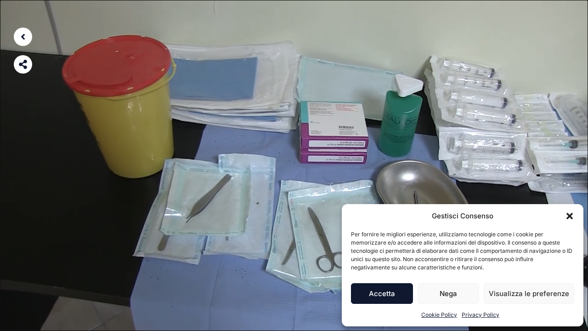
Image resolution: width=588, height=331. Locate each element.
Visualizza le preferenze (529, 293)
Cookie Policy (439, 314)
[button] (569, 216)
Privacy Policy (480, 314)
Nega (448, 293)
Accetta (382, 293)
